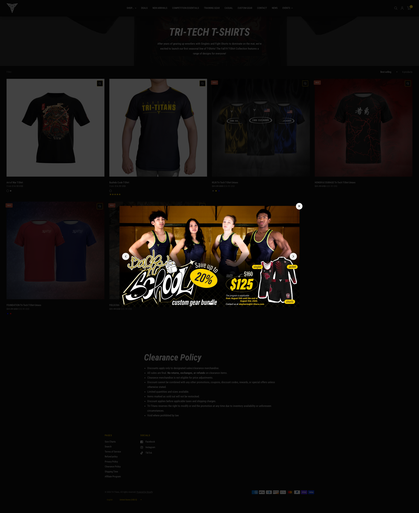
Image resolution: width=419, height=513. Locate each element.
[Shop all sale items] (209, 256)
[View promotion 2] (212, 303)
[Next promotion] (293, 256)
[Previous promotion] (125, 256)
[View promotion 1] (208, 303)
